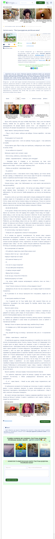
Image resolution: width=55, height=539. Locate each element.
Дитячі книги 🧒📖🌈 (35, 35)
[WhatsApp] (35, 68)
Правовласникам (8, 420)
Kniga (11, 2)
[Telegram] (37, 68)
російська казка (8, 48)
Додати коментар (12, 480)
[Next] (46, 441)
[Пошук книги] (32, 2)
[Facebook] (31, 68)
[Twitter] (33, 68)
